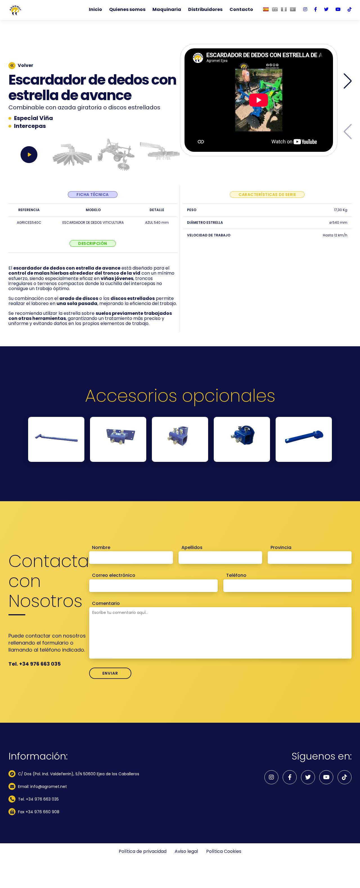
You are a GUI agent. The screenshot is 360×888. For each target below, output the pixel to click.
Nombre (101, 547)
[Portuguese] (293, 9)
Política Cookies (223, 851)
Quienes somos (127, 9)
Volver (25, 65)
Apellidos (191, 547)
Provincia (281, 547)
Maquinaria (166, 9)
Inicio (95, 9)
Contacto (241, 9)
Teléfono (236, 575)
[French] (284, 9)
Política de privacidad (142, 851)
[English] (275, 9)
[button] (348, 81)
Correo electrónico (113, 575)
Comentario (106, 603)
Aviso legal (186, 851)
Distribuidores (205, 9)
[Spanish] (266, 9)
